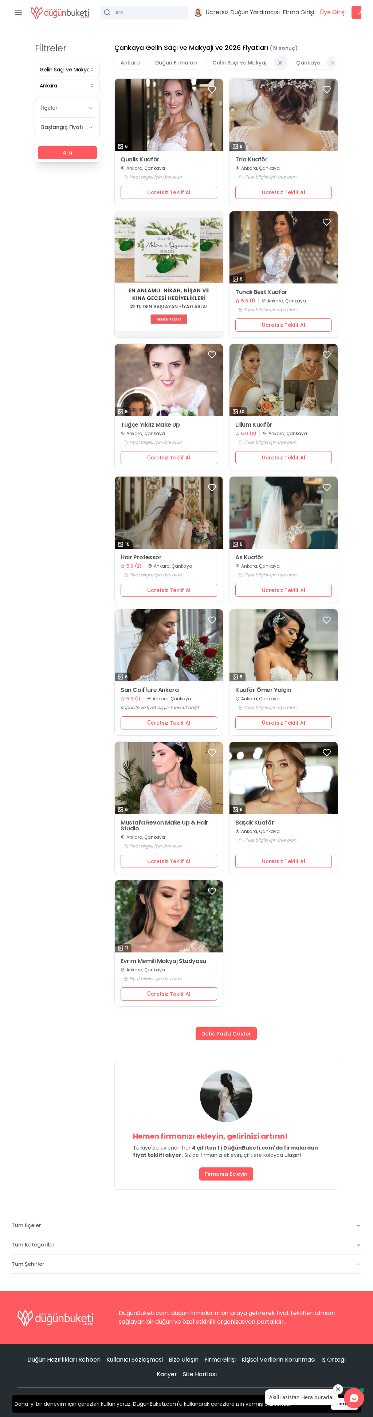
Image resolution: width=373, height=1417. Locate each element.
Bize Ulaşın (184, 1359)
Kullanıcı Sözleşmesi (134, 1359)
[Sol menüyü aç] (18, 12)
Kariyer (167, 1374)
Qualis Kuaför (140, 160)
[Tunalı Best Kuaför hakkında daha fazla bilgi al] (283, 247)
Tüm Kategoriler (33, 1244)
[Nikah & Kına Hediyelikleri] (169, 274)
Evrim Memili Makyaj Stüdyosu (163, 961)
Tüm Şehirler (28, 1264)
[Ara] (144, 12)
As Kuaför (249, 557)
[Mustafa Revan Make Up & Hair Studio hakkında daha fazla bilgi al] (169, 778)
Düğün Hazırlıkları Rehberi (64, 1359)
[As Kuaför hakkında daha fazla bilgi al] (283, 513)
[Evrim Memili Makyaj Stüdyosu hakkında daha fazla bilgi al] (169, 916)
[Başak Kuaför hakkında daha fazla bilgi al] (283, 778)
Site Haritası (200, 1374)
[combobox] (67, 69)
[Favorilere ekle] (212, 89)
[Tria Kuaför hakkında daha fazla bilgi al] (283, 115)
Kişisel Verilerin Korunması (278, 1359)
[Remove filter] (280, 62)
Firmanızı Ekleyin (226, 1174)
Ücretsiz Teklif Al (169, 192)
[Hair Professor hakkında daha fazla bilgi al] (169, 513)
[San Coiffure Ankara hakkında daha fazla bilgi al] (169, 645)
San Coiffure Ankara (149, 690)
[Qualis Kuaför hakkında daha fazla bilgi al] (169, 115)
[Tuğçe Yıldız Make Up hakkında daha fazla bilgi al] (169, 380)
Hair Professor (141, 557)
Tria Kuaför (251, 160)
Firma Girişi (298, 12)
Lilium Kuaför (253, 425)
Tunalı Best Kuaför (261, 292)
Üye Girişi (333, 12)
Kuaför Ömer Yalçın (263, 690)
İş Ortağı (333, 1359)
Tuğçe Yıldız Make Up (150, 425)
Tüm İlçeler (26, 1225)
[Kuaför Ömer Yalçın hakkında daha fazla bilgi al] (283, 645)
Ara (67, 152)
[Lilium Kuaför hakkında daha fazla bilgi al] (283, 380)
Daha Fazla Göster (226, 1033)
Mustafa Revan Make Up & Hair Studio (164, 825)
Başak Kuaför (254, 823)
